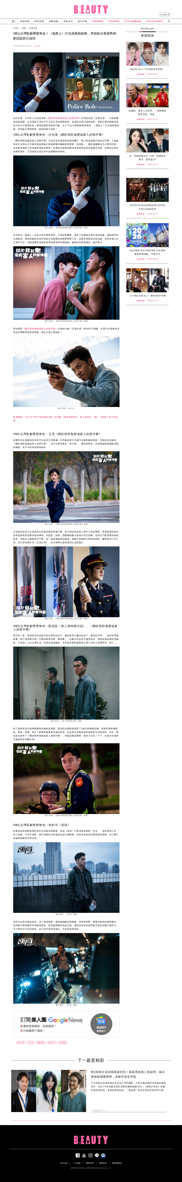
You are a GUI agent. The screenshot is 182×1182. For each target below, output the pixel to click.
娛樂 (24, 28)
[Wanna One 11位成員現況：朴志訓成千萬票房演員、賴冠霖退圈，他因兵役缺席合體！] (147, 54)
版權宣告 (103, 1163)
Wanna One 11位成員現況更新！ (147, 69)
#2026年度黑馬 (154, 21)
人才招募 (77, 1163)
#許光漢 (20, 1043)
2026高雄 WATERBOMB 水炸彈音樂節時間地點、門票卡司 (147, 252)
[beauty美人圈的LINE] (97, 1155)
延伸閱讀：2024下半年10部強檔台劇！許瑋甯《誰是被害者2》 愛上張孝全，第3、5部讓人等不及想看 (65, 419)
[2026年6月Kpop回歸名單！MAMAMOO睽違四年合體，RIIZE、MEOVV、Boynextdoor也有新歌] (147, 190)
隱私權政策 (117, 1163)
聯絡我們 (90, 1163)
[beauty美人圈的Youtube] (84, 1155)
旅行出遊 (82, 21)
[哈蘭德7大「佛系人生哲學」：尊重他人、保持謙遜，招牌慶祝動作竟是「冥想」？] (147, 95)
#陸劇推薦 (97, 21)
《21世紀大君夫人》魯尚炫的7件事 (147, 295)
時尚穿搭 (39, 21)
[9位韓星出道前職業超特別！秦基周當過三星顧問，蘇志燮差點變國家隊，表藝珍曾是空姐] (48, 1091)
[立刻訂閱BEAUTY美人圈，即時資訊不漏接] (66, 1024)
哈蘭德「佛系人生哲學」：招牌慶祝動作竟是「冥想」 (147, 112)
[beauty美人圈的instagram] (91, 1155)
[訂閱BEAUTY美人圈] (104, 1155)
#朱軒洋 (51, 1043)
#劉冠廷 (40, 1043)
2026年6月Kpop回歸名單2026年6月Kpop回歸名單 (147, 207)
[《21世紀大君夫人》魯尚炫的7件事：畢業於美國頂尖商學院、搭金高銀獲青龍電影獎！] (147, 280)
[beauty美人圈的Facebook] (78, 1155)
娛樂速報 (33, 28)
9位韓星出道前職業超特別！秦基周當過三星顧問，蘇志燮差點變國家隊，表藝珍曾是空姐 (128, 1074)
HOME (16, 28)
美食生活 (68, 21)
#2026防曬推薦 (132, 21)
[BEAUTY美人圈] (91, 9)
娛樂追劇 (53, 21)
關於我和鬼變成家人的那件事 (63, 118)
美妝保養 (24, 21)
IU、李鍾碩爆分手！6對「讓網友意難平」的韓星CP (147, 158)
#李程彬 (62, 1043)
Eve (39, 46)
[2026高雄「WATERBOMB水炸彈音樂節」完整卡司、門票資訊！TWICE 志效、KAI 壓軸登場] (147, 235)
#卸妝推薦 (113, 21)
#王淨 (30, 1043)
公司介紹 (64, 1163)
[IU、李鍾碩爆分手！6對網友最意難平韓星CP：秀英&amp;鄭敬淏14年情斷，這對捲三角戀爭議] (147, 140)
